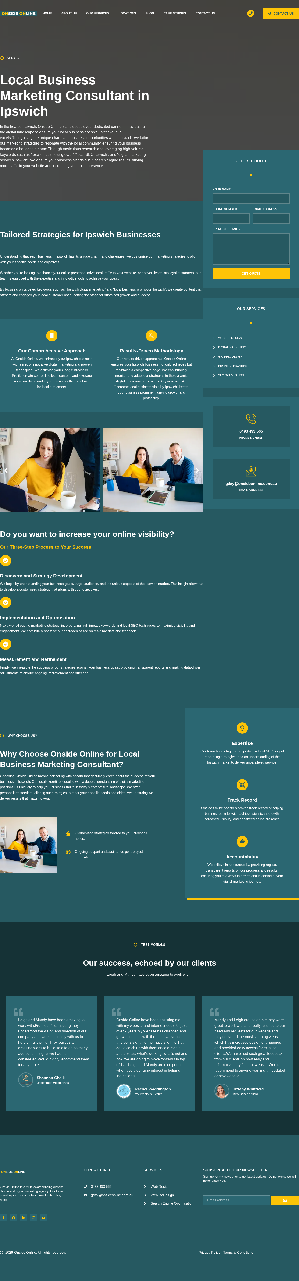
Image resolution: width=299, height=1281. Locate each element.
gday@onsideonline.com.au (251, 483)
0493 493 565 (251, 431)
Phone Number (225, 209)
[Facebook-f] (3, 1217)
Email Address (265, 209)
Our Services (97, 13)
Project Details (226, 229)
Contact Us (205, 13)
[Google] (13, 1217)
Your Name (222, 189)
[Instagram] (33, 1217)
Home (47, 13)
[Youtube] (43, 1217)
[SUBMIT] (285, 1200)
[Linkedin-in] (23, 1217)
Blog (150, 13)
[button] (6, 470)
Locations (127, 13)
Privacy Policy (210, 1252)
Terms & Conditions (238, 1252)
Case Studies (175, 13)
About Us (69, 13)
